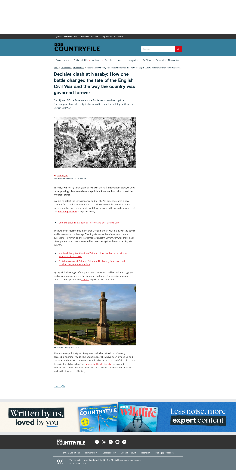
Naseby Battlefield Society (98, 363)
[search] (178, 49)
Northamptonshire (67, 211)
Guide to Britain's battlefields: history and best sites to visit (89, 222)
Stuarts (85, 279)
